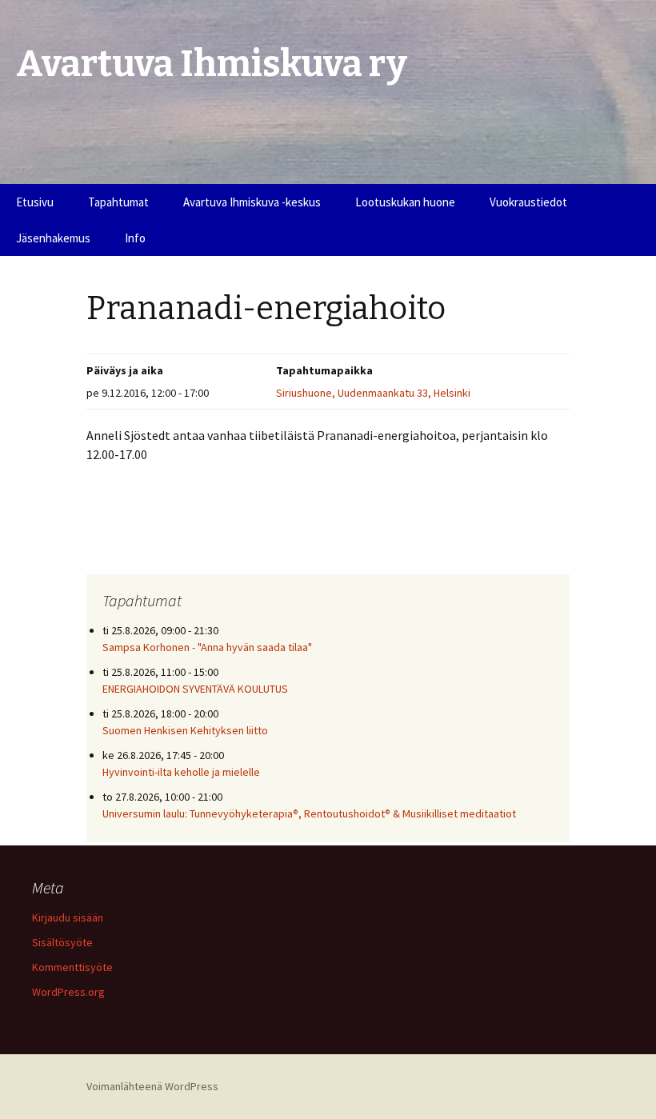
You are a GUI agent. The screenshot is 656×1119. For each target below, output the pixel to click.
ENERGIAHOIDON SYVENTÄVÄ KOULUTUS (195, 688)
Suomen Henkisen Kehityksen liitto (185, 730)
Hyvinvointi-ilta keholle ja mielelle (181, 772)
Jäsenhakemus (53, 238)
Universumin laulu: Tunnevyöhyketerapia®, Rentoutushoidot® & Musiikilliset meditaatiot (309, 813)
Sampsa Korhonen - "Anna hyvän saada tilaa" (207, 647)
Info (135, 238)
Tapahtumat (118, 202)
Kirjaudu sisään (67, 917)
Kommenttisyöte (72, 967)
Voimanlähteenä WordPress (152, 1086)
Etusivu (35, 202)
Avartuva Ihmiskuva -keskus (252, 202)
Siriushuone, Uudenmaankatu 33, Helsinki (373, 393)
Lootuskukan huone (405, 202)
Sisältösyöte (62, 942)
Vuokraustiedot (528, 202)
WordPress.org (68, 992)
